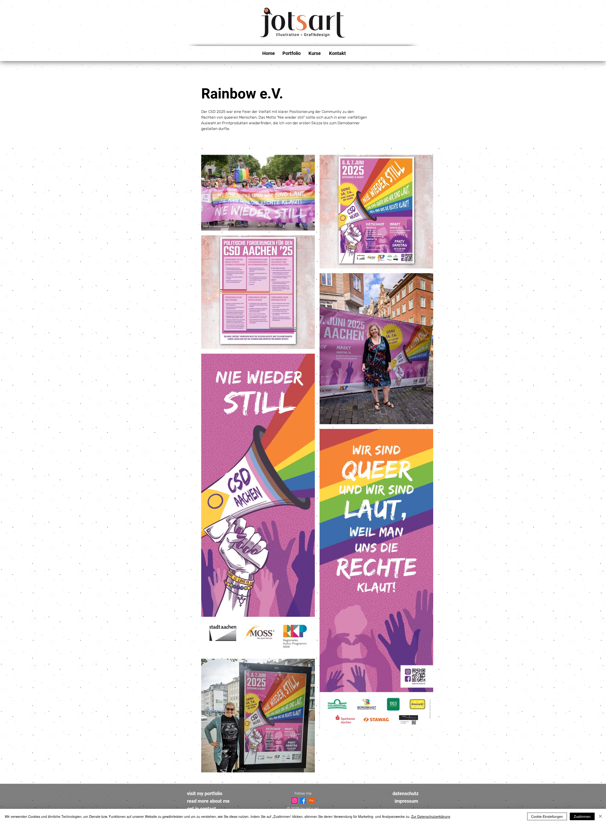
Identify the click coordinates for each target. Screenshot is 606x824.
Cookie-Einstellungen (547, 816)
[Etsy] (311, 800)
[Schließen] (600, 816)
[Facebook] (303, 800)
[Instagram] (294, 800)
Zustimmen (582, 816)
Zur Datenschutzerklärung (430, 816)
